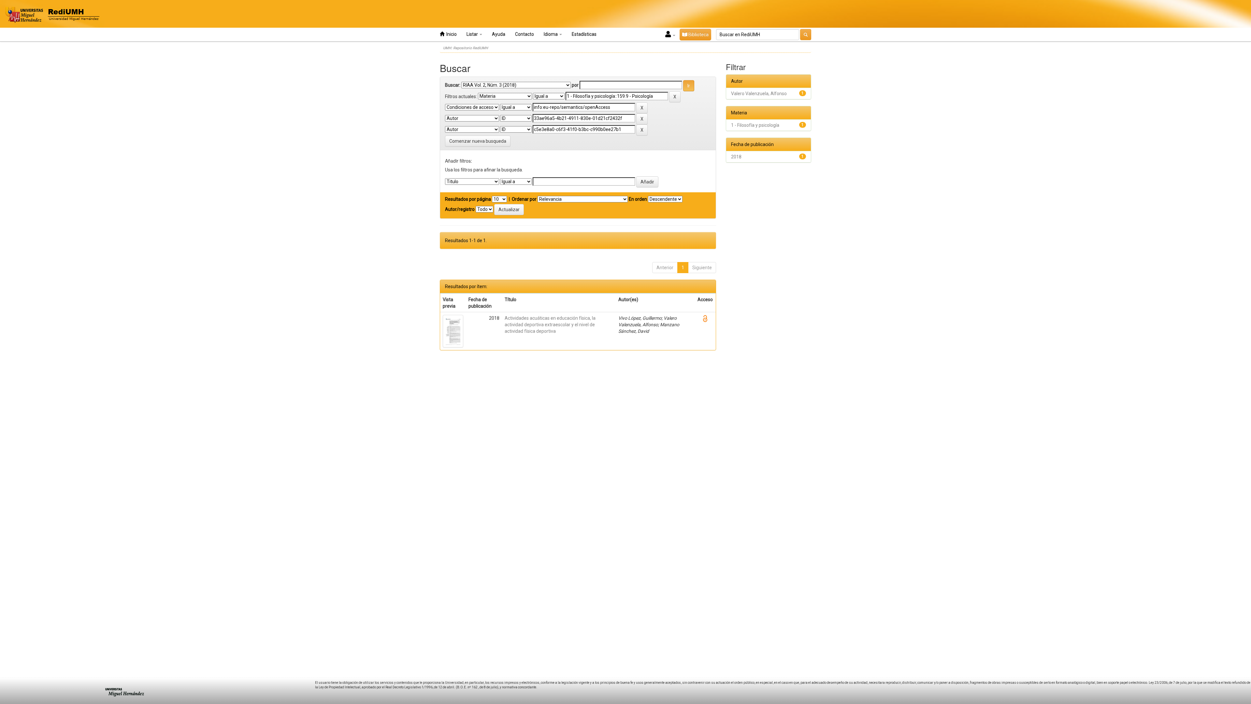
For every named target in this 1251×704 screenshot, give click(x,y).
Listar (473, 34)
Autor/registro (460, 209)
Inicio (450, 34)
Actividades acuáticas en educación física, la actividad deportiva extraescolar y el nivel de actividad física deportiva (550, 324)
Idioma (551, 34)
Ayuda (498, 34)
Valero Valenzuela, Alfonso (759, 93)
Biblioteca (698, 34)
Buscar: (452, 85)
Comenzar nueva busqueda (477, 141)
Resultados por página (468, 199)
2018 (736, 156)
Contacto (524, 34)
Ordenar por (524, 199)
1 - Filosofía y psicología (755, 125)
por (575, 85)
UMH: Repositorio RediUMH (465, 48)
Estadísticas (584, 34)
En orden (638, 199)
